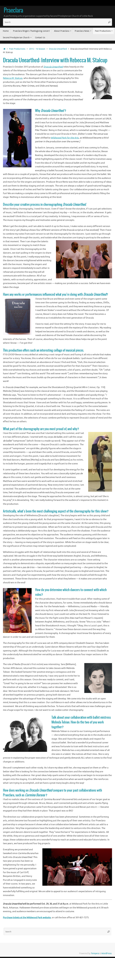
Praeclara (13, 10)
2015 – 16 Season (37, 49)
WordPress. (106, 953)
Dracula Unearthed (58, 49)
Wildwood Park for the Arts (65, 137)
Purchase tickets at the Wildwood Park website (27, 917)
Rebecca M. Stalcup (12, 78)
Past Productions (17, 49)
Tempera (95, 953)
